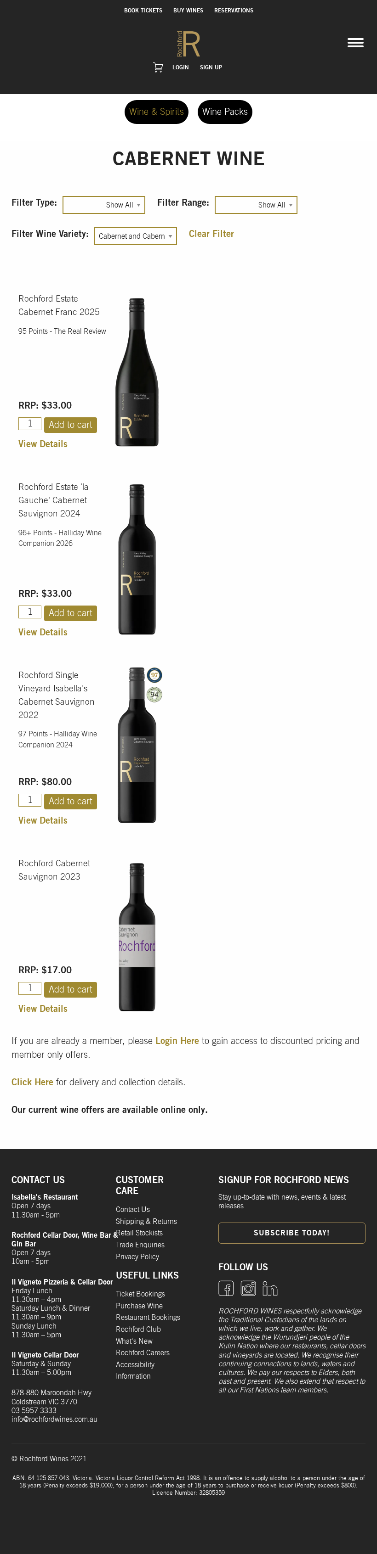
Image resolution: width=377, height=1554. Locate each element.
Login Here (177, 1041)
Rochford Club (138, 1329)
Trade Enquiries (140, 1245)
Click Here (32, 1082)
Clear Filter (211, 234)
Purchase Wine (139, 1306)
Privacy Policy (137, 1257)
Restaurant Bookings (148, 1317)
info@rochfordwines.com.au (54, 1419)
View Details (43, 444)
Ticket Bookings (140, 1294)
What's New (134, 1341)
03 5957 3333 (34, 1410)
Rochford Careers (143, 1353)
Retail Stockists (139, 1233)
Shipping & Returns (146, 1221)
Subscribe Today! (292, 1233)
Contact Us (133, 1209)
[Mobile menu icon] (355, 42)
